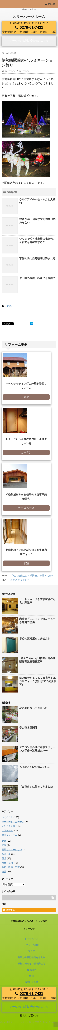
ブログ (31, 951)
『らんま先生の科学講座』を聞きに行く (32, 575)
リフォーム (7, 830)
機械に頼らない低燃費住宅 (31, 963)
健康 (4, 840)
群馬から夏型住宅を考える (31, 957)
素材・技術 (7, 862)
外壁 (26, 397)
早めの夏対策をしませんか (34, 638)
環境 (4, 858)
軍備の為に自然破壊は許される (37, 258)
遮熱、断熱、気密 (11, 867)
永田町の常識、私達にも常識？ (37, 278)
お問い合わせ (31, 982)
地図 (31, 976)
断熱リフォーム (9, 834)
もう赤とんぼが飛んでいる (34, 767)
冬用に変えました (20, 580)
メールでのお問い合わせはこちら (29, 40)
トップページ (31, 939)
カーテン (26, 452)
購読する (10, 910)
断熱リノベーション (12, 849)
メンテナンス (8, 826)
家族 (4, 845)
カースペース (26, 507)
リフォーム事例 (31, 945)
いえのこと (7, 817)
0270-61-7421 (31, 27)
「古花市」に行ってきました (36, 786)
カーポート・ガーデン (13, 821)
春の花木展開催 (28, 727)
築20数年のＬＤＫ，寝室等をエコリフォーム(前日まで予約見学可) (37, 681)
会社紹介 (31, 969)
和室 (26, 563)
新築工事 (6, 854)
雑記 (10, 306)
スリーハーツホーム (29, 17)
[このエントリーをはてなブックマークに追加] (31, 323)
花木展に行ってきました (33, 707)
